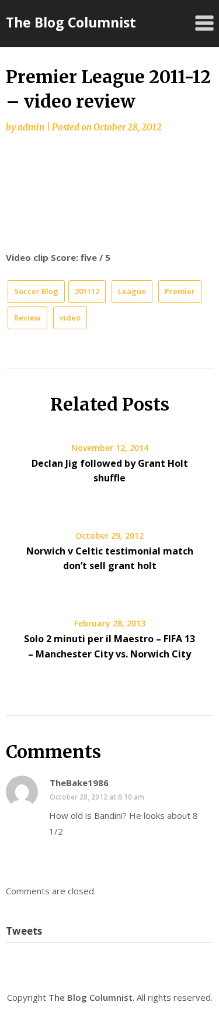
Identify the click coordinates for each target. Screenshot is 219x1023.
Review (27, 317)
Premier (180, 291)
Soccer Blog (36, 291)
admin (31, 127)
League (132, 291)
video (70, 317)
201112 (87, 291)
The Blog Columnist (71, 22)
